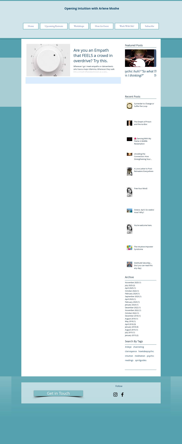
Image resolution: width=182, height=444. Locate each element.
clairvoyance (131, 351)
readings (129, 360)
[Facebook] (122, 394)
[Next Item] (151, 58)
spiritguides (140, 360)
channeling (138, 347)
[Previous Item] (129, 58)
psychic (150, 355)
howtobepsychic (146, 351)
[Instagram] (115, 394)
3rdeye (128, 347)
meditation (140, 355)
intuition (129, 355)
